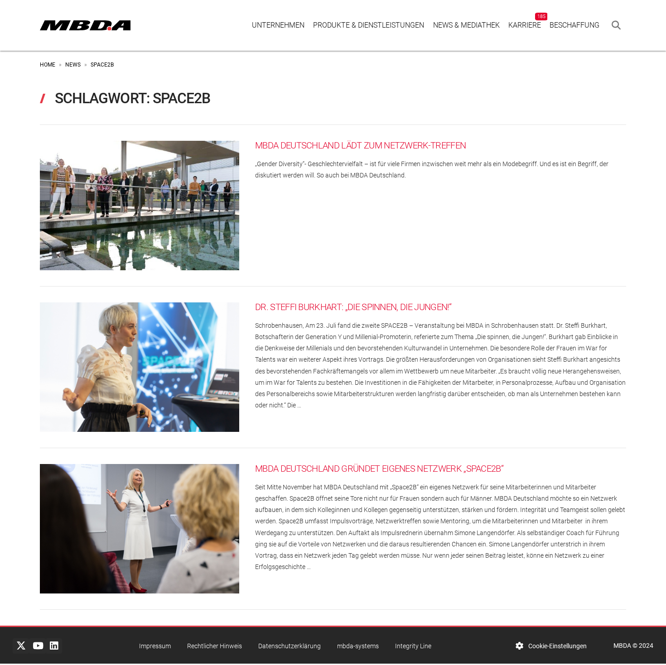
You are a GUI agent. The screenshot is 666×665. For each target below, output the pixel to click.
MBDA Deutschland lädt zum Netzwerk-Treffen (360, 145)
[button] (616, 25)
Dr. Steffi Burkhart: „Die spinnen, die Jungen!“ (353, 307)
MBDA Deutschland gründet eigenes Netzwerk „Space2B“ (379, 469)
